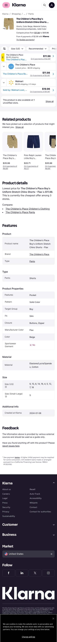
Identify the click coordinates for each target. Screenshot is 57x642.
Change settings (28, 637)
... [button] (24, 14)
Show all (19, 127)
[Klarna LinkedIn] (22, 572)
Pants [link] (31, 14)
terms (17, 457)
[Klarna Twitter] (35, 572)
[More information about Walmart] (3, 82)
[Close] (53, 618)
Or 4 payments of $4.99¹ (40, 91)
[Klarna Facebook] (8, 572)
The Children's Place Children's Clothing (28, 208)
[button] (8, 23)
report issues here (10, 446)
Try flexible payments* (25, 40)
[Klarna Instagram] (48, 572)
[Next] (50, 150)
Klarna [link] (5, 14)
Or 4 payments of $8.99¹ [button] (10, 167)
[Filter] (4, 48)
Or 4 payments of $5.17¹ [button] (31, 167)
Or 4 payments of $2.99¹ (41, 59)
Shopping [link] (16, 14)
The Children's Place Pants (20, 212)
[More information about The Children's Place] (3, 66)
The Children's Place (39, 254)
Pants (32, 261)
